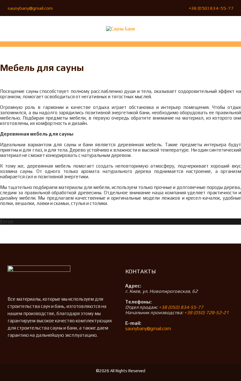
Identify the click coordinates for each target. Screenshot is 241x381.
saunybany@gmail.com (30, 8)
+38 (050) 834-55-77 (211, 8)
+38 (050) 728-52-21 (206, 312)
